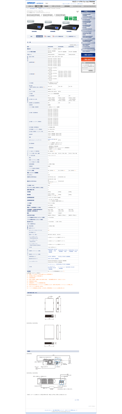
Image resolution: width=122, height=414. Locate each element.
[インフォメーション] (77, 7)
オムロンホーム (48, 410)
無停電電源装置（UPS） (34, 8)
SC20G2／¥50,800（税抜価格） (64, 256)
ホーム (28, 8)
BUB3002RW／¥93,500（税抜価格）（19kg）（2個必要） (52, 251)
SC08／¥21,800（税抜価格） (53, 258)
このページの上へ (92, 406)
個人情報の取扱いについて (58, 410)
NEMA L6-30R (50, 139)
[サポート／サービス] (56, 7)
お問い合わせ (80, 3)
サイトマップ (73, 3)
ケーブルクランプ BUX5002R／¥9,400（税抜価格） (52, 268)
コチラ (77, 44)
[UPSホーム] (31, 7)
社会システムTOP (66, 3)
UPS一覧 (44, 8)
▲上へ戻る (77, 399)
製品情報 (40, 8)
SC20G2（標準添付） (52, 256)
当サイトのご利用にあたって (71, 410)
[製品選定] (46, 7)
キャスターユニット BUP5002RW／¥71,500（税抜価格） (59, 264)
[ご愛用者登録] (67, 7)
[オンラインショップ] (89, 7)
